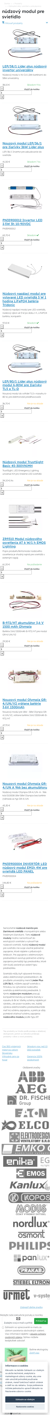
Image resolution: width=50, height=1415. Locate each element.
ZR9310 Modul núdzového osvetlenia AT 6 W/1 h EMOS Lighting (24, 542)
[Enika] (20, 1161)
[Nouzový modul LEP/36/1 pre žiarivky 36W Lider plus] (25, 120)
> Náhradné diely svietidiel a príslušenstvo (24, 6)
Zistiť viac (34, 1352)
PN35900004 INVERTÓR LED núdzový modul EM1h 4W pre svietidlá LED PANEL (24, 867)
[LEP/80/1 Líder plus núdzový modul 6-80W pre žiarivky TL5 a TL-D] (25, 358)
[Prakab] (31, 1270)
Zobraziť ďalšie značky (31, 1307)
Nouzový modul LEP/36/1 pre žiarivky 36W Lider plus (23, 145)
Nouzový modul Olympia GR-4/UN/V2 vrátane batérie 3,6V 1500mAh (24, 703)
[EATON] (31, 1113)
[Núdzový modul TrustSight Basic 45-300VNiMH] (25, 439)
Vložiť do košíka (31, 89)
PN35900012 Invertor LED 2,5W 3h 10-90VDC (22, 222)
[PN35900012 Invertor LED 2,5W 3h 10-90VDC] (25, 197)
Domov (7, 3)
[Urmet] (16, 1294)
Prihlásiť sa (41, 1321)
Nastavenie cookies (25, 1407)
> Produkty (17, 3)
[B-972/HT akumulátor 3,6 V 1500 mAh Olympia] (25, 600)
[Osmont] (31, 1234)
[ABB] (31, 1076)
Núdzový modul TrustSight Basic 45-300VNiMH (22, 464)
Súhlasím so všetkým (25, 1399)
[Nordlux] (31, 1221)
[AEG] (31, 1088)
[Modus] (31, 1209)
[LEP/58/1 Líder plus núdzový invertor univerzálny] (25, 43)
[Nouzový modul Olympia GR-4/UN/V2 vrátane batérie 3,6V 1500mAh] (25, 677)
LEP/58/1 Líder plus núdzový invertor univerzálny (24, 68)
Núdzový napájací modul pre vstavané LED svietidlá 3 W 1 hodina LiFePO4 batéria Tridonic (24, 299)
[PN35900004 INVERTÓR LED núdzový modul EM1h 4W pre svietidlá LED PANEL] (25, 841)
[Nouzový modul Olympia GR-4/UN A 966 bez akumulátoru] (25, 760)
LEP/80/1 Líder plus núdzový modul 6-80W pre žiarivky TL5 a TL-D (24, 385)
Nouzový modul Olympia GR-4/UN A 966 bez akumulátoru (24, 785)
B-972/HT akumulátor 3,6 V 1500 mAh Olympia (23, 624)
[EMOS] (31, 1173)
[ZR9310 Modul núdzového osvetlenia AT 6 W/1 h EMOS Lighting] (25, 516)
